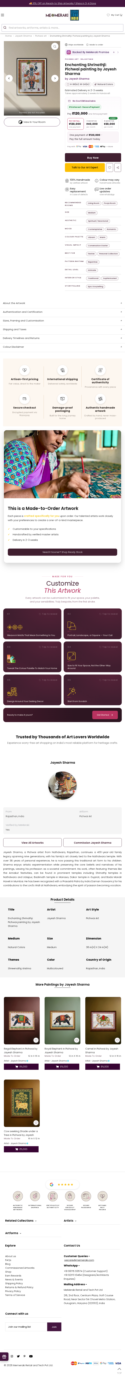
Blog (7, 1264)
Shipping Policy (14, 1283)
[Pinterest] (24, 1357)
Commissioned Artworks (20, 1268)
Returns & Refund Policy (19, 1287)
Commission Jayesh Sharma (92, 842)
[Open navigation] (9, 14)
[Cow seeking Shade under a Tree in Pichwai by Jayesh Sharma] (22, 1103)
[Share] (117, 167)
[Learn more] (87, 44)
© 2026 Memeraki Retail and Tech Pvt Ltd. (28, 1365)
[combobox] (62, 28)
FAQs (8, 1260)
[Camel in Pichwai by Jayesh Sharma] (103, 1020)
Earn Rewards (13, 1275)
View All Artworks (32, 842)
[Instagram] (12, 1357)
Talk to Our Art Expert (85, 167)
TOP (119, 1372)
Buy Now (93, 157)
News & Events (14, 1279)
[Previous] (9, 78)
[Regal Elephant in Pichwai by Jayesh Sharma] (22, 1020)
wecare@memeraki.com (79, 1260)
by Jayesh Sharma (77, 78)
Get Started (103, 715)
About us (10, 1256)
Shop (8, 1271)
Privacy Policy (13, 1291)
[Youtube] (31, 1357)
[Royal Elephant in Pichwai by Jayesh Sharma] (62, 1020)
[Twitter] (18, 1357)
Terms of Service (15, 1295)
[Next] (54, 78)
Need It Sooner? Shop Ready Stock (63, 552)
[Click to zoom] (54, 46)
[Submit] (5, 27)
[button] (93, 52)
